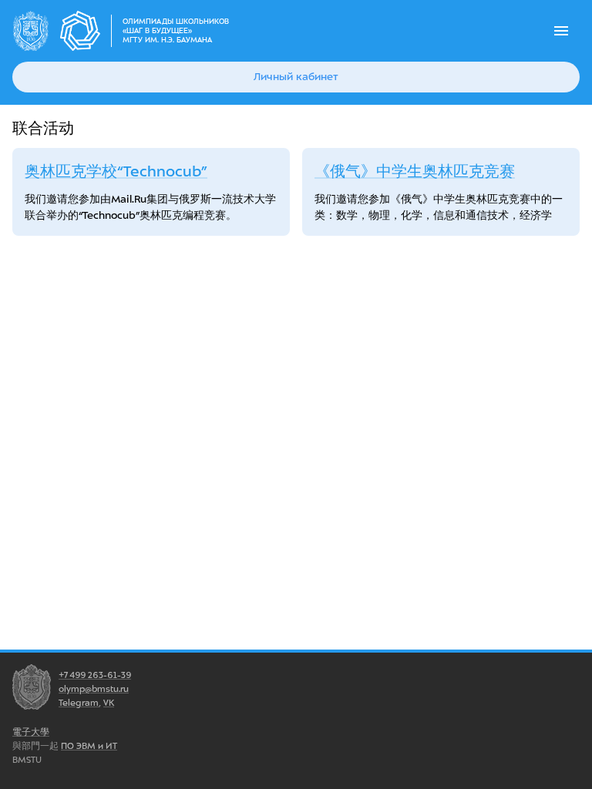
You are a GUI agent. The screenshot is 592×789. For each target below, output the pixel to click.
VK (108, 702)
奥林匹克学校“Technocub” (116, 171)
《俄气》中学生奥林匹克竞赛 (414, 171)
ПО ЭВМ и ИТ (89, 745)
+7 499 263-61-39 (95, 675)
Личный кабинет (296, 76)
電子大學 (30, 732)
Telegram (79, 702)
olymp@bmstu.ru (94, 688)
